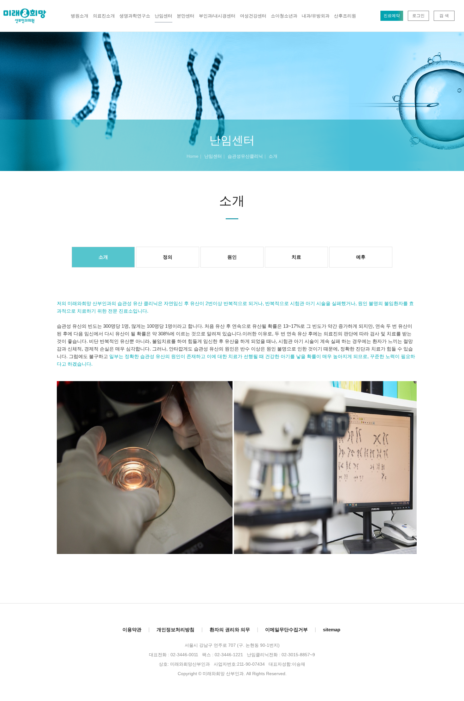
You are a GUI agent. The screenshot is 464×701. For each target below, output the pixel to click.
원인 (232, 257)
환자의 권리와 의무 (230, 629)
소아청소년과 (284, 15)
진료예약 (391, 15)
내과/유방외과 (316, 15)
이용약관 (131, 629)
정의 (167, 257)
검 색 (444, 15)
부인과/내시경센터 (217, 15)
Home (193, 156)
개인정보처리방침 (175, 629)
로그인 (418, 15)
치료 (296, 257)
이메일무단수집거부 (286, 629)
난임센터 (163, 15)
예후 (361, 257)
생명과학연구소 (134, 15)
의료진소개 (104, 15)
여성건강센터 (253, 15)
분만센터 (185, 15)
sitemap (331, 629)
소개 (103, 257)
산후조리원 (345, 15)
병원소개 (79, 15)
